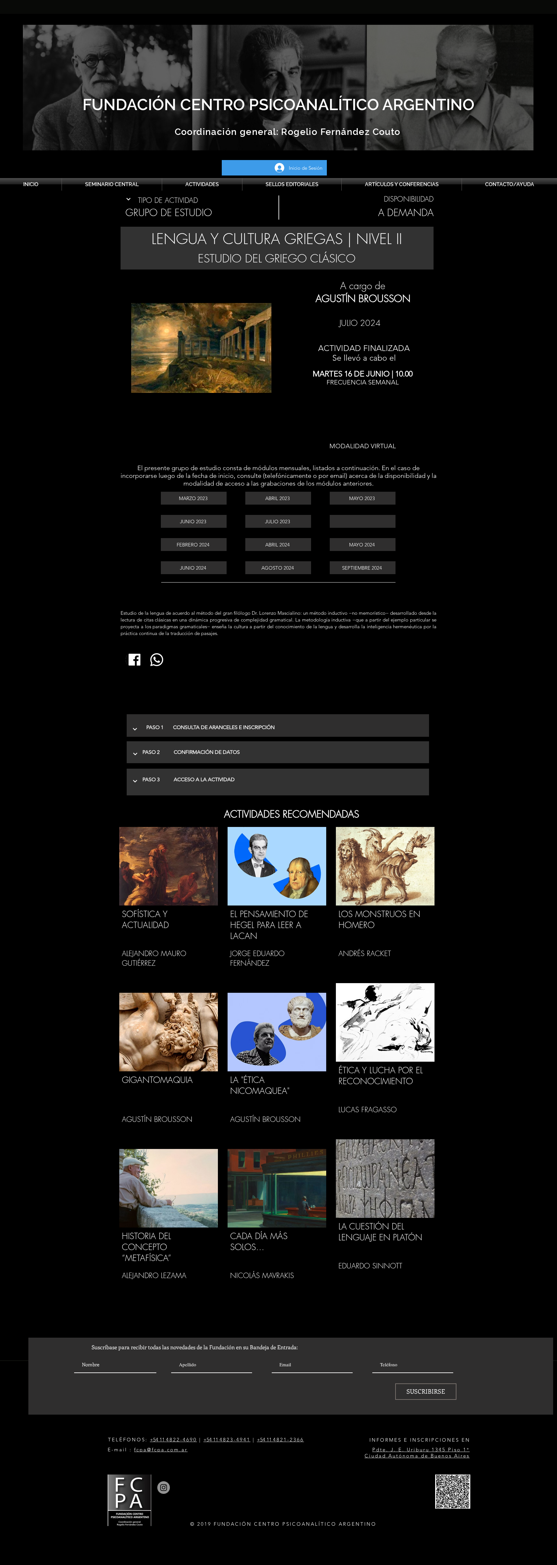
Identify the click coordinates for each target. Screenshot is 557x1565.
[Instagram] (163, 1487)
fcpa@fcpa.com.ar (161, 1449)
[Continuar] (128, 199)
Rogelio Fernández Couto (339, 132)
